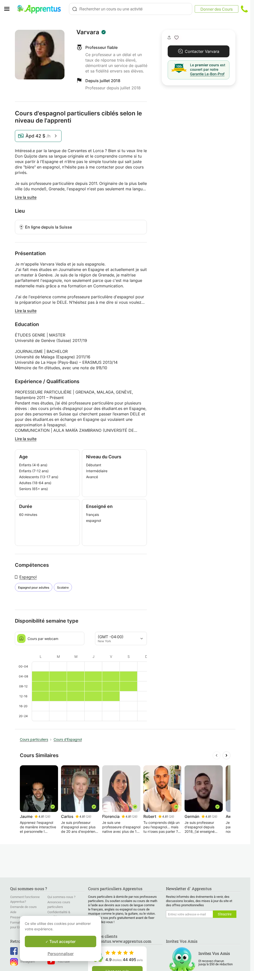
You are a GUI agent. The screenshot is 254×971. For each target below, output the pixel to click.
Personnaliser (61, 953)
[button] (176, 37)
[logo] (41, 9)
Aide (13, 912)
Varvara (87, 32)
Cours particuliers (34, 739)
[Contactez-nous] (244, 8)
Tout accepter (62, 941)
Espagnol (28, 576)
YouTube (63, 961)
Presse (15, 917)
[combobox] (130, 9)
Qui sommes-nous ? (61, 897)
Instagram (27, 961)
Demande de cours (23, 907)
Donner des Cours (216, 9)
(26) (47, 816)
